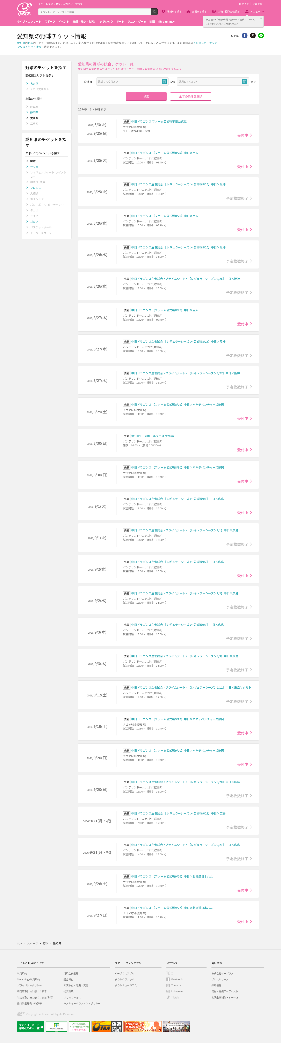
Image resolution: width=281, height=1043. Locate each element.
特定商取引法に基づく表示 (32, 991)
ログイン (244, 3)
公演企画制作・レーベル (225, 997)
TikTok (175, 997)
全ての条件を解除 (190, 96)
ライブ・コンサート (29, 21)
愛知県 (21, 43)
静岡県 (34, 112)
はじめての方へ (72, 997)
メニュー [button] (255, 11)
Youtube (176, 985)
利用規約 (22, 973)
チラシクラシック (125, 979)
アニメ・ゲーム (137, 21)
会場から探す (199, 11)
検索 (157, 13)
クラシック (106, 21)
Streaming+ (166, 21)
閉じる (261, 18)
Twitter (253, 35)
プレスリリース (220, 979)
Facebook (177, 979)
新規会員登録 (71, 973)
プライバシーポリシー (29, 985)
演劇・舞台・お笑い (84, 21)
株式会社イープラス (222, 973)
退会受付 (68, 979)
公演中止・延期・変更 (76, 985)
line (261, 35)
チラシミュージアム (126, 985)
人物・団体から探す (229, 11)
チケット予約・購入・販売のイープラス (60, 4)
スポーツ (49, 21)
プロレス (35, 188)
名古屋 (34, 83)
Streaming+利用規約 (28, 979)
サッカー (35, 167)
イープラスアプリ (124, 973)
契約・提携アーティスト (224, 991)
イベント (63, 21)
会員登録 (257, 3)
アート (120, 21)
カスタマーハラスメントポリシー (82, 1003)
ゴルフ (34, 222)
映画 (152, 21)
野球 (30, 43)
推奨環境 (68, 991)
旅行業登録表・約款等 (29, 1003)
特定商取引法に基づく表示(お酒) (35, 997)
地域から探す (174, 11)
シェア (244, 35)
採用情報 (216, 985)
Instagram (177, 991)
